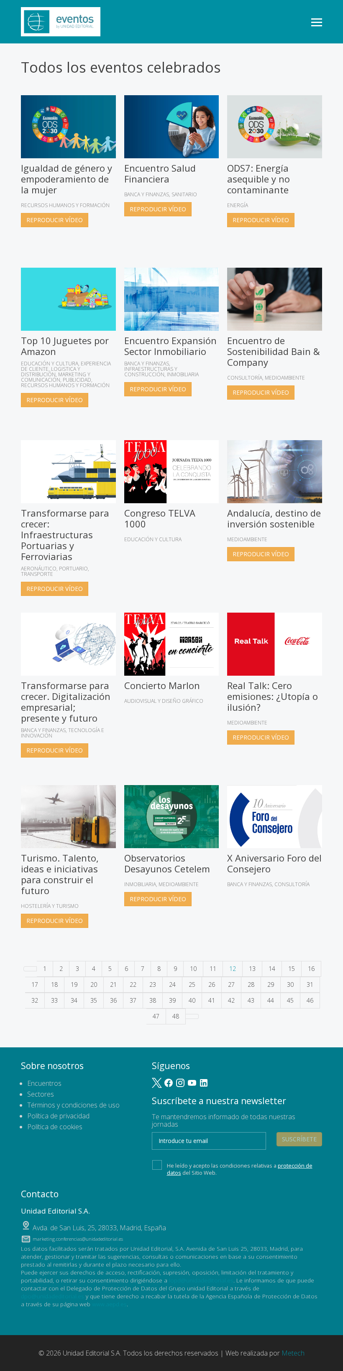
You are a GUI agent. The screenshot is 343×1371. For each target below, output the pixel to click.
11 (213, 969)
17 (34, 984)
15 (291, 969)
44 (270, 1000)
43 (251, 1000)
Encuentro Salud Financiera (160, 173)
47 (156, 1016)
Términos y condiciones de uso (73, 1105)
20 (93, 984)
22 (133, 984)
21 (113, 984)
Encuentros (44, 1083)
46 (310, 1000)
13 (252, 969)
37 (133, 1000)
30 (290, 984)
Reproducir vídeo (54, 220)
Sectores (40, 1094)
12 (232, 969)
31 (310, 984)
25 (192, 984)
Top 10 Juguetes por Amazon (65, 345)
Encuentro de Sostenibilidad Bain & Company (273, 351)
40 (192, 1000)
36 (113, 1000)
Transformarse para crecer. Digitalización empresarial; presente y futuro (65, 701)
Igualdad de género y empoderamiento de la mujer (66, 179)
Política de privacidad (58, 1115)
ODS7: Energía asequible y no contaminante (258, 179)
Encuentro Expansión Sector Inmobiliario (170, 345)
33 (54, 1000)
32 (34, 1000)
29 (270, 984)
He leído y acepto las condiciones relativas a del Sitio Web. (239, 1169)
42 (231, 1000)
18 (54, 984)
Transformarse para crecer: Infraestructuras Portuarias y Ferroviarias (65, 535)
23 (152, 984)
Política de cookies (54, 1126)
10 (193, 969)
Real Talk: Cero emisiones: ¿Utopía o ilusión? (272, 696)
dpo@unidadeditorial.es (52, 1296)
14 (272, 969)
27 (231, 984)
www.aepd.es (109, 1304)
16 (311, 969)
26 (211, 984)
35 (93, 1000)
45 (290, 1000)
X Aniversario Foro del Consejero (274, 863)
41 (211, 1000)
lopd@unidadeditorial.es (201, 1280)
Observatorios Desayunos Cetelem (167, 863)
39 (172, 1000)
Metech (293, 1353)
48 (175, 1016)
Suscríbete (299, 1139)
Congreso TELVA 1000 (159, 518)
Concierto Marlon (162, 685)
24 (172, 984)
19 (74, 984)
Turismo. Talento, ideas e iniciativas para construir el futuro (60, 874)
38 (152, 1000)
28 (251, 984)
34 (74, 1000)
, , (99, 1227)
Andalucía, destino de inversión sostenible (274, 518)
